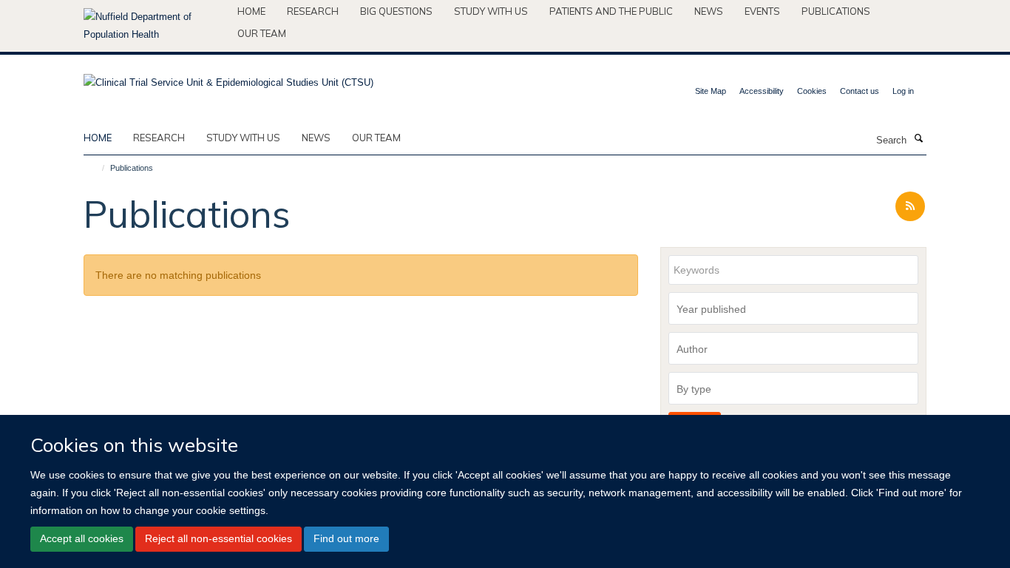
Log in (903, 91)
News (708, 11)
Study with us (491, 11)
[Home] (96, 168)
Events (762, 11)
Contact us (859, 91)
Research (313, 11)
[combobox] (793, 308)
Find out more (346, 538)
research (159, 137)
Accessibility (761, 91)
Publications (835, 11)
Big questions (396, 11)
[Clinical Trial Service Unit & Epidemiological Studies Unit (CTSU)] (228, 78)
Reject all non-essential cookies (218, 538)
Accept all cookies (81, 538)
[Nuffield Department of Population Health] (155, 26)
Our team (261, 33)
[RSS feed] (910, 206)
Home (251, 11)
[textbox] (797, 309)
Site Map (710, 91)
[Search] (918, 139)
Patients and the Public (611, 11)
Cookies (812, 91)
